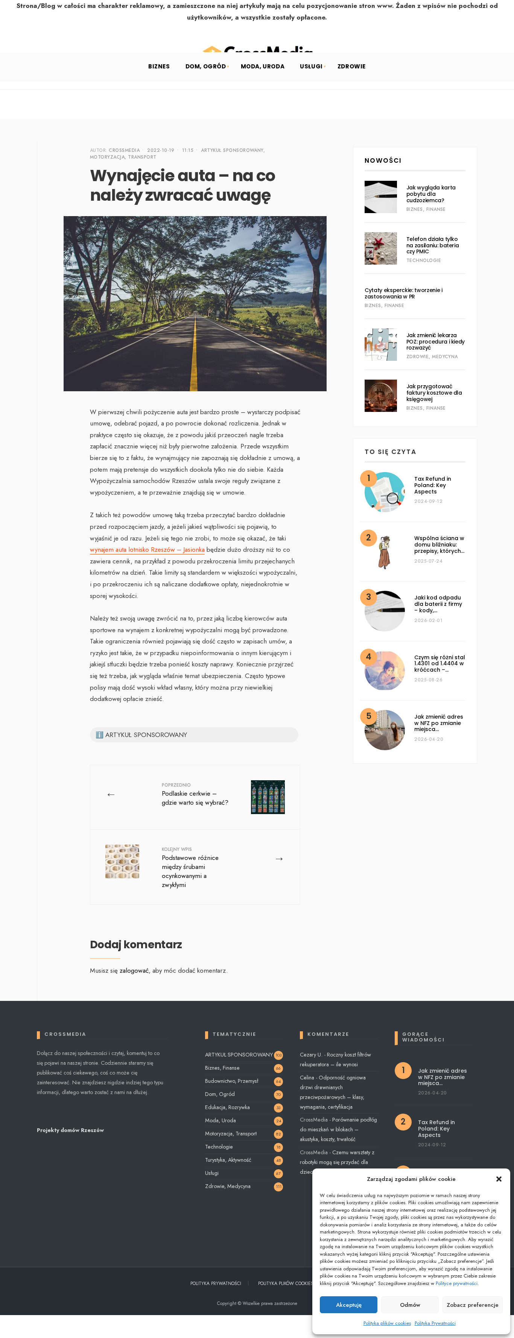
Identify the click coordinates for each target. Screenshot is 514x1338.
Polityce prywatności (457, 1283)
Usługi (311, 66)
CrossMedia (124, 150)
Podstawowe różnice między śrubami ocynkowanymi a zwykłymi (190, 867)
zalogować (134, 970)
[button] (499, 1179)
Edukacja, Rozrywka (227, 1107)
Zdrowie (352, 66)
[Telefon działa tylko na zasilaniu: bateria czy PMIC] (381, 248)
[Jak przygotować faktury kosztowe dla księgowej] (381, 396)
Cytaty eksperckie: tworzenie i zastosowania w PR (404, 293)
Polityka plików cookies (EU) (291, 1283)
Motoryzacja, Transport (123, 157)
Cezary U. (311, 1054)
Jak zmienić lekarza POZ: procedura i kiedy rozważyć (435, 341)
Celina (307, 1077)
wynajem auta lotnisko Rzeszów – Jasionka (147, 549)
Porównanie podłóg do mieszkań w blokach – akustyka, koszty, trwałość (338, 1129)
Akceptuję (349, 1305)
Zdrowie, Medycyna (432, 356)
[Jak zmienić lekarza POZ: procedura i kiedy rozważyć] (381, 344)
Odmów (410, 1305)
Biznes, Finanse (426, 209)
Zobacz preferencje (473, 1305)
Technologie (423, 260)
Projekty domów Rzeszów (70, 1130)
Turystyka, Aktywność (228, 1160)
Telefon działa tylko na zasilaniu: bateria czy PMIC (432, 245)
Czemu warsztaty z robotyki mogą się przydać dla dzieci (337, 1162)
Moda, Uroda (263, 66)
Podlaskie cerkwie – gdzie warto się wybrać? (195, 794)
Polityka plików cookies (387, 1323)
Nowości (383, 160)
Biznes (159, 66)
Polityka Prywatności (435, 1323)
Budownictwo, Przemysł (231, 1081)
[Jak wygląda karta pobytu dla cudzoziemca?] (381, 197)
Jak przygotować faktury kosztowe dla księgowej (434, 393)
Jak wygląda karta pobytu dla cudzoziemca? (431, 194)
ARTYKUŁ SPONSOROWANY (232, 150)
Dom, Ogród (206, 66)
